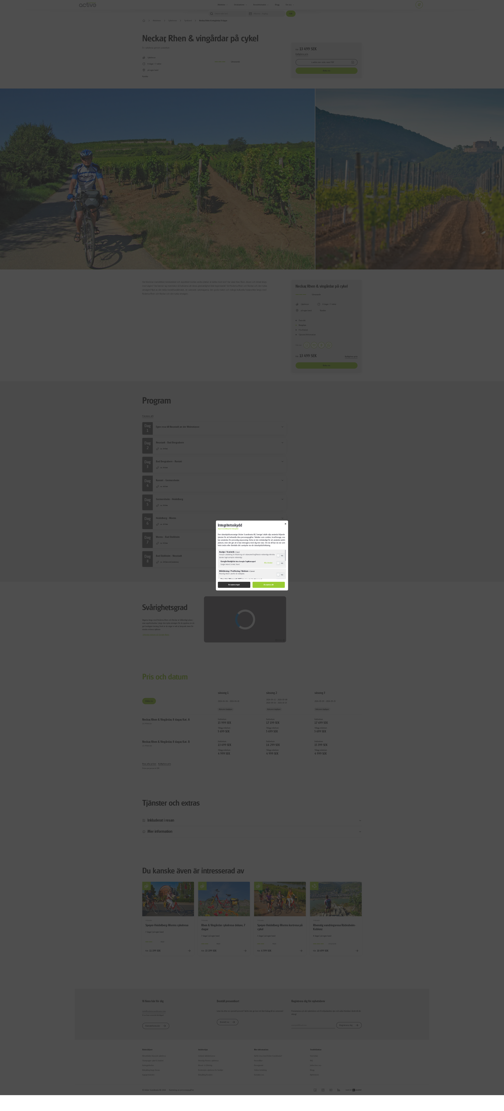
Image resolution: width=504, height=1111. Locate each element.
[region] (252, 564)
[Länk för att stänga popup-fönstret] (285, 524)
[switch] (280, 555)
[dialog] (252, 555)
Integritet (235, 529)
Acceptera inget (234, 585)
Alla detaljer (268, 563)
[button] (278, 555)
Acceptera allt (269, 585)
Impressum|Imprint (224, 529)
